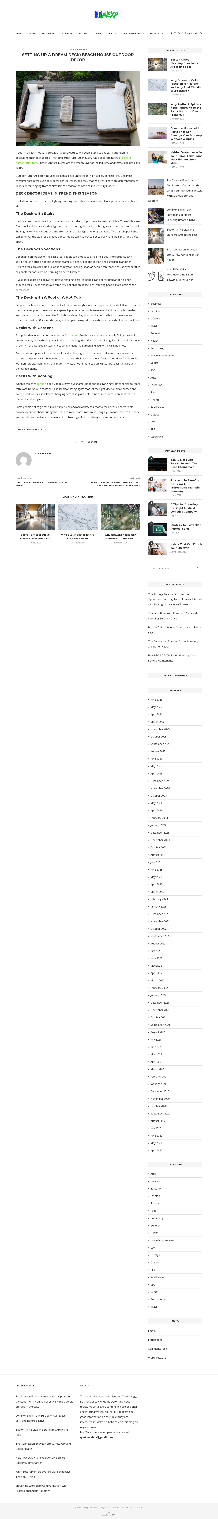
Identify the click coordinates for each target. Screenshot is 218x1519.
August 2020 (157, 1121)
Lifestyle (82, 33)
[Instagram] (179, 33)
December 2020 (159, 1091)
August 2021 (157, 1032)
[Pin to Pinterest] (92, 442)
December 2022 (159, 914)
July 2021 (155, 1039)
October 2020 (158, 1106)
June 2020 (156, 1135)
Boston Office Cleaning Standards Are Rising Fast (184, 63)
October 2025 (158, 736)
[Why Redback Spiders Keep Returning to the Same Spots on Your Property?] (120, 517)
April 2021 (156, 1061)
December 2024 (159, 781)
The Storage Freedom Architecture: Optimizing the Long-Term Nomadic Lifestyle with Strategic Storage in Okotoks (175, 191)
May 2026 (156, 707)
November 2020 (160, 1098)
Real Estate (157, 407)
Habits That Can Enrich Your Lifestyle (186, 546)
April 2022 (156, 973)
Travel (98, 33)
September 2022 (160, 936)
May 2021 (156, 1054)
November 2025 (160, 729)
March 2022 (157, 980)
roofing (41, 384)
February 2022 (159, 988)
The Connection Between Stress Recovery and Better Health (183, 254)
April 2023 (156, 884)
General (32, 33)
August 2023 (157, 855)
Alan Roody (73, 65)
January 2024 (158, 825)
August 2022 (157, 943)
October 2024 (158, 795)
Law (152, 422)
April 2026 (156, 714)
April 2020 (156, 1150)
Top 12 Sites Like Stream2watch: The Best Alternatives (183, 463)
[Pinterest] (182, 33)
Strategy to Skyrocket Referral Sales (185, 527)
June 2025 (156, 758)
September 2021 (160, 1025)
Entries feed (155, 1340)
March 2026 (157, 721)
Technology (49, 33)
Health (112, 33)
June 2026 (156, 699)
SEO (152, 370)
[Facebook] (171, 33)
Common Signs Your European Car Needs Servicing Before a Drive (181, 215)
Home (19, 33)
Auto (153, 377)
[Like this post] (82, 442)
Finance (155, 399)
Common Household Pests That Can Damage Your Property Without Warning (186, 134)
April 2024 (156, 810)
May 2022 (156, 965)
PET (152, 429)
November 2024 (160, 788)
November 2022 (160, 921)
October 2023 (158, 847)
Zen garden (71, 335)
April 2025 (156, 773)
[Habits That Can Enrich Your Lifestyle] (157, 549)
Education (156, 385)
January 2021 (158, 1084)
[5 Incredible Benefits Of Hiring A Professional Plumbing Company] (157, 485)
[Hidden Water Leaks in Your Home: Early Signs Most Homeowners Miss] (157, 157)
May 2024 (156, 803)
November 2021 (160, 1010)
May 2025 (156, 766)
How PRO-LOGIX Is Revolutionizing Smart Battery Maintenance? (180, 274)
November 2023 (160, 840)
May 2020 (156, 1143)
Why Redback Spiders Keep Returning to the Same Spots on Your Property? (185, 109)
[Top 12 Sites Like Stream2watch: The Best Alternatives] (157, 464)
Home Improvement (132, 33)
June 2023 (156, 869)
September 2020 (160, 1113)
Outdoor (155, 414)
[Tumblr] (185, 33)
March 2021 (157, 1069)
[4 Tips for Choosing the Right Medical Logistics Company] (157, 509)
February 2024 (159, 818)
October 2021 (158, 1017)
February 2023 (159, 899)
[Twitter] (175, 33)
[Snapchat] (196, 33)
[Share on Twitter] (89, 442)
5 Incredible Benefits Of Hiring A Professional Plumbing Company (186, 486)
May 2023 (156, 877)
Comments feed (157, 1348)
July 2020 (155, 1128)
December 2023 (159, 832)
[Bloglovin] (192, 33)
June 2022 (156, 958)
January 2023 (158, 906)
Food (153, 392)
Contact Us (156, 33)
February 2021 (159, 1076)
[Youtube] (189, 33)
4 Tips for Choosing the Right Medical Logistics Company (184, 508)
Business (66, 33)
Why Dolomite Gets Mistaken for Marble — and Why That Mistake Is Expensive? (186, 85)
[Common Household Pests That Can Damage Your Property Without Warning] (157, 133)
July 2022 (155, 951)
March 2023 (157, 891)
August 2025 (157, 751)
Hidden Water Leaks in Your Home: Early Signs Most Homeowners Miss (186, 158)
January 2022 (158, 995)
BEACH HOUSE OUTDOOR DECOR (32, 429)
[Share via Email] (95, 442)
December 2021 (159, 1002)
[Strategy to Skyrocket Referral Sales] (157, 529)
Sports (154, 363)
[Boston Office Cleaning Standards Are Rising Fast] (35, 517)
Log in (152, 1331)
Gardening (156, 436)
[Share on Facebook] (85, 442)
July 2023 (155, 862)
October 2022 (158, 928)
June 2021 (156, 1047)
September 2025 (160, 744)
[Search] (200, 33)
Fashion (155, 311)
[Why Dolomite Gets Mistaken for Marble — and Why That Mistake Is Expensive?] (78, 517)
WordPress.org (157, 1357)
